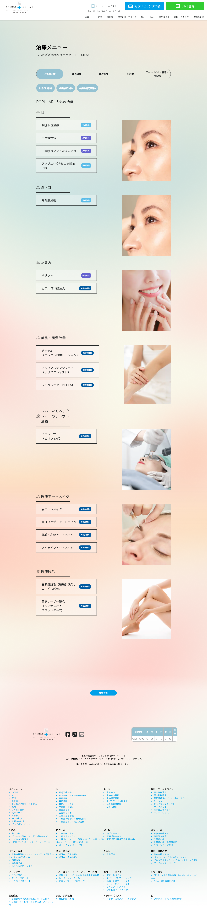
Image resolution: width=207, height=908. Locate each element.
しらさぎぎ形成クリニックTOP (56, 55)
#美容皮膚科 (87, 88)
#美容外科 (66, 88)
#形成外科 (45, 88)
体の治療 (103, 73)
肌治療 (130, 73)
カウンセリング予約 (147, 6)
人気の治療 (49, 73)
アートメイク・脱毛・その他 (157, 74)
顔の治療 (76, 73)
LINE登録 (188, 6)
